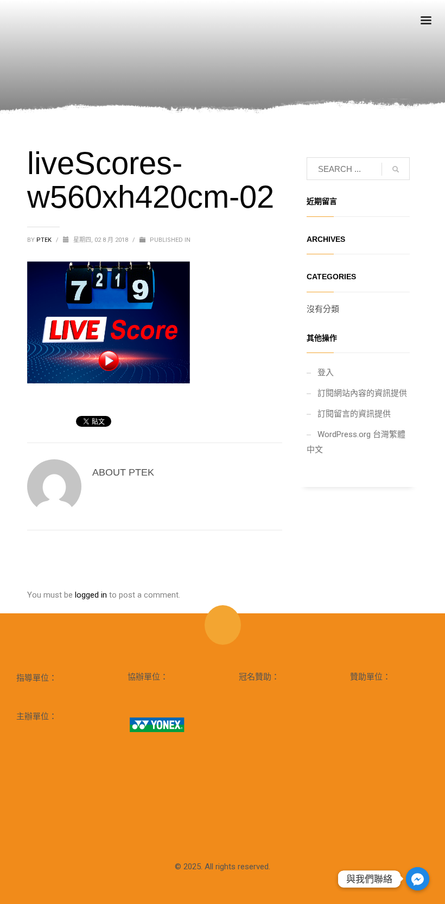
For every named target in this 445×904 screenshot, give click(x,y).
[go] (396, 169)
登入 (325, 372)
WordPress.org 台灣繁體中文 (356, 441)
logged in (92, 595)
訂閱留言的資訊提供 (354, 414)
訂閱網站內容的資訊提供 (362, 393)
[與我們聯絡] (417, 878)
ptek (44, 239)
